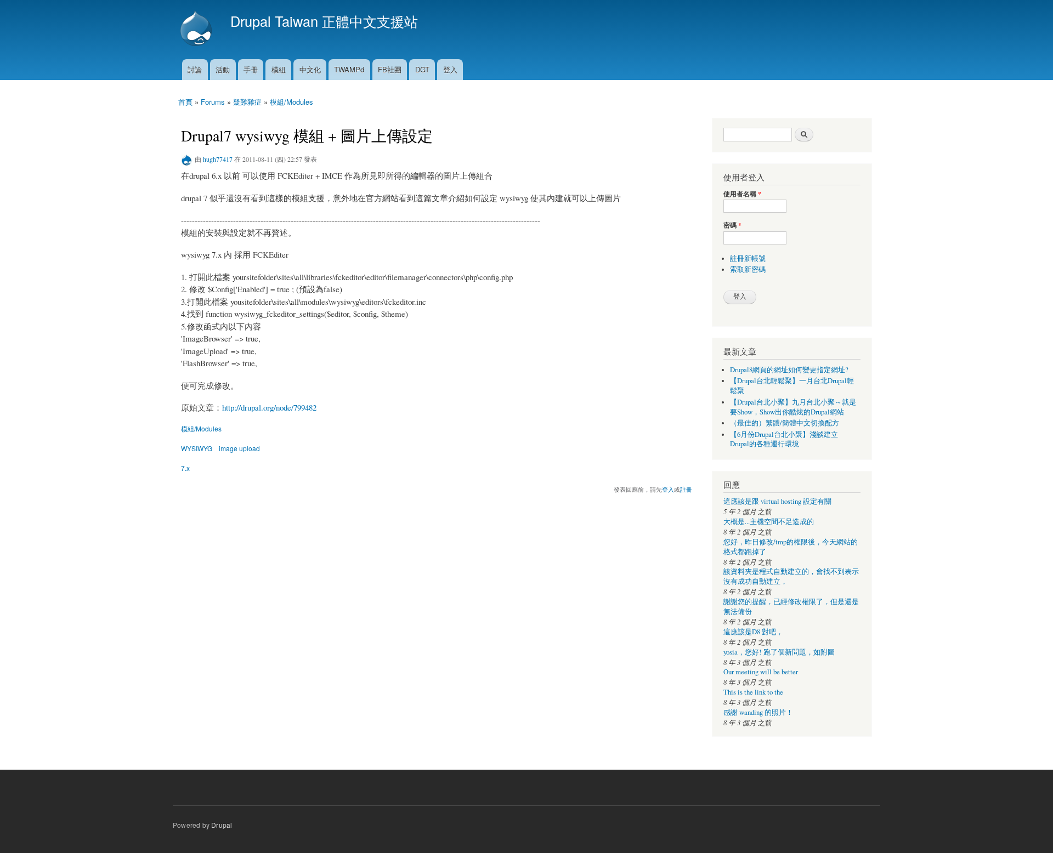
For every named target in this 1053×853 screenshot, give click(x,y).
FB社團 (389, 69)
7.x (185, 468)
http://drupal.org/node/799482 (269, 407)
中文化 (310, 69)
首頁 (185, 101)
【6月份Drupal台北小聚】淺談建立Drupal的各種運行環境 (784, 439)
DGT (422, 69)
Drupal (221, 824)
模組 (278, 69)
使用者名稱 (742, 194)
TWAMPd (349, 69)
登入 (450, 69)
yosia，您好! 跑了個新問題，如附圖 (779, 652)
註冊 (686, 489)
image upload (239, 448)
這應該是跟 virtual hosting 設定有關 (777, 501)
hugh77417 (218, 159)
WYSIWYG (196, 448)
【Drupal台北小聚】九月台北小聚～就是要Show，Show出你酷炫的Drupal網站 (793, 407)
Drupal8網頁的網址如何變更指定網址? (789, 369)
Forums (213, 101)
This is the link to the (753, 692)
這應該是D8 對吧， (753, 631)
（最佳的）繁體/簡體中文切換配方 (784, 423)
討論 (195, 69)
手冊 (251, 69)
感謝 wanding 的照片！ (758, 712)
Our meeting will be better (760, 671)
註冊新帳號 (748, 258)
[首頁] (197, 29)
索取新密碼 (748, 269)
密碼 (732, 225)
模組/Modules (291, 101)
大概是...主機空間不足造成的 (768, 521)
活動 (223, 69)
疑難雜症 (247, 101)
